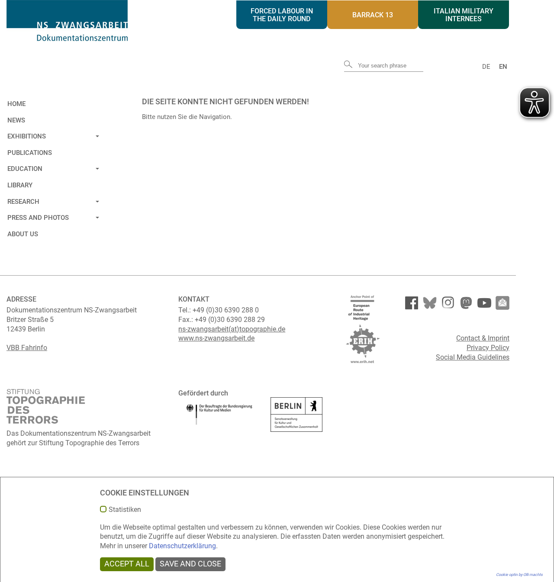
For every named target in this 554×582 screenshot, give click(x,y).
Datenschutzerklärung (182, 546)
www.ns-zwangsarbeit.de (216, 338)
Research (23, 202)
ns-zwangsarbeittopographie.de (231, 329)
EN (503, 67)
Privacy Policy (488, 348)
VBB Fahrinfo (26, 348)
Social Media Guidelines (472, 357)
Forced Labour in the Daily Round (282, 15)
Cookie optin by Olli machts (519, 574)
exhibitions (26, 136)
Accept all (126, 563)
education (24, 169)
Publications (29, 153)
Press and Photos (38, 218)
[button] (96, 135)
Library (19, 185)
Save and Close (190, 563)
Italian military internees (463, 15)
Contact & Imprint (482, 338)
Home (16, 104)
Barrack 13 (372, 15)
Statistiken (125, 510)
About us (22, 234)
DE (486, 67)
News (16, 120)
